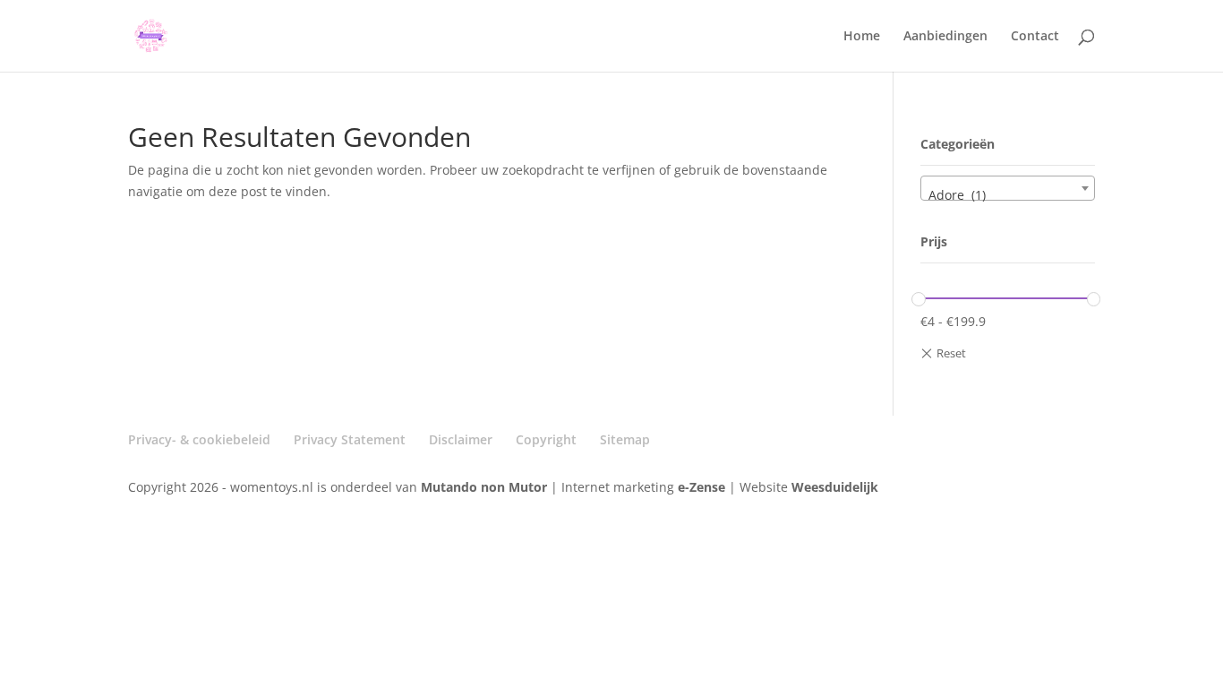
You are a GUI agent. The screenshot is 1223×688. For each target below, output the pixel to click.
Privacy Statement (350, 439)
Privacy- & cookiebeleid (199, 439)
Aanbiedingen (945, 37)
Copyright (546, 439)
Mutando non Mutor (486, 486)
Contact (1035, 37)
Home (861, 37)
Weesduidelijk (834, 486)
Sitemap (625, 439)
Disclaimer (460, 439)
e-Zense (701, 486)
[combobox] (1007, 188)
